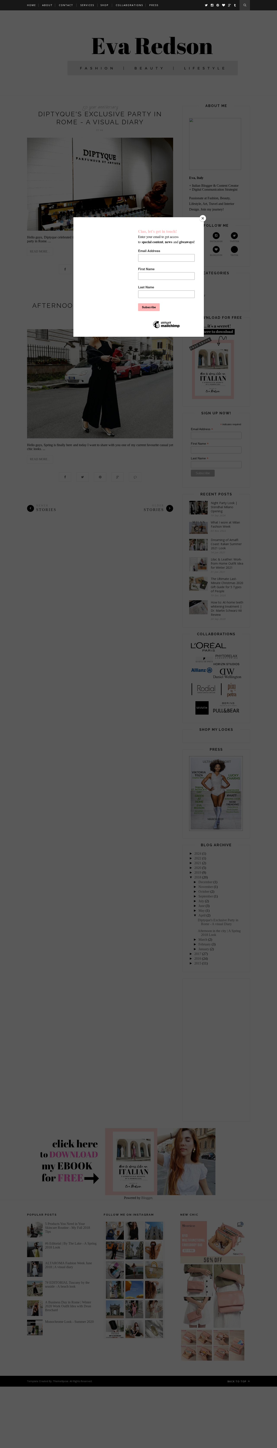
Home (31, 5)
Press (153, 5)
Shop (104, 5)
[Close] (203, 218)
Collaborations (129, 5)
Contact (66, 5)
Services (87, 5)
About (47, 5)
